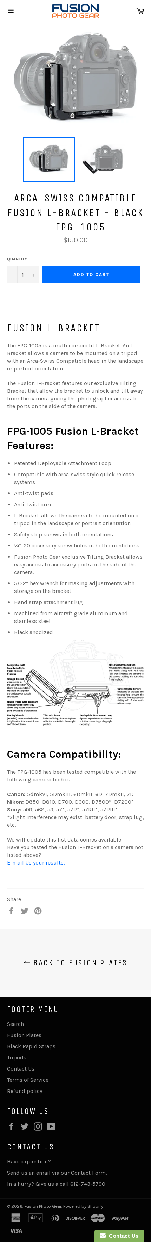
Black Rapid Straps (31, 1046)
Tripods (16, 1057)
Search (15, 1024)
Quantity (17, 259)
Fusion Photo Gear (43, 1206)
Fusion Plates (24, 1035)
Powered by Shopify (83, 1206)
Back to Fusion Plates (79, 963)
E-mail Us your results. (36, 862)
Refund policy (24, 1091)
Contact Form (88, 1172)
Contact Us (20, 1068)
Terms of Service (27, 1079)
